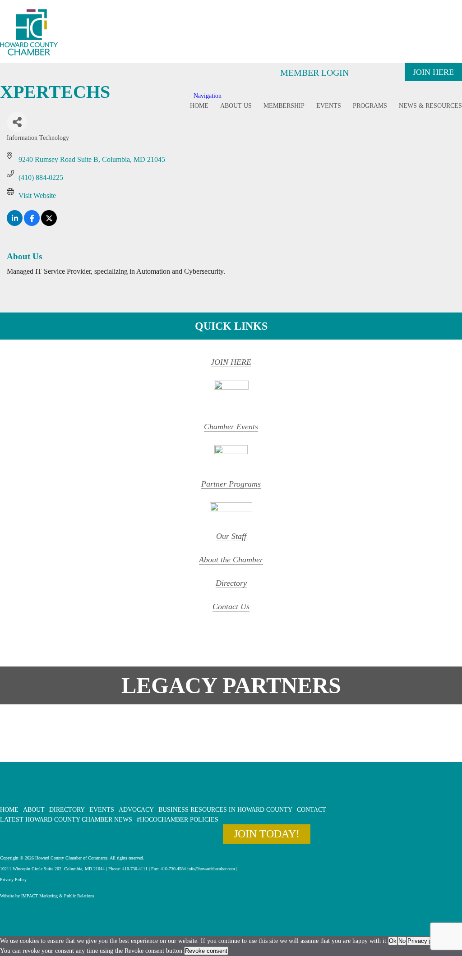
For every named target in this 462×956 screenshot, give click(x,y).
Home (199, 105)
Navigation (208, 95)
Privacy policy (425, 941)
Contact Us (231, 606)
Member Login (314, 73)
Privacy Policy (13, 879)
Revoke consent (206, 950)
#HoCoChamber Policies (177, 819)
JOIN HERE (231, 362)
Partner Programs (231, 483)
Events (328, 105)
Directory (231, 583)
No (402, 941)
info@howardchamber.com (211, 868)
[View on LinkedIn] (15, 223)
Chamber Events (231, 426)
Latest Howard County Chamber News (66, 819)
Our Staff (231, 536)
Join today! (267, 834)
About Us (236, 105)
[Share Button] (17, 122)
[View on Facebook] (32, 223)
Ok (393, 941)
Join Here (433, 72)
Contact (311, 809)
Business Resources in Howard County (225, 809)
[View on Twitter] (49, 223)
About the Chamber (231, 559)
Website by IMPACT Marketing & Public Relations (47, 895)
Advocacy (136, 809)
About (34, 809)
